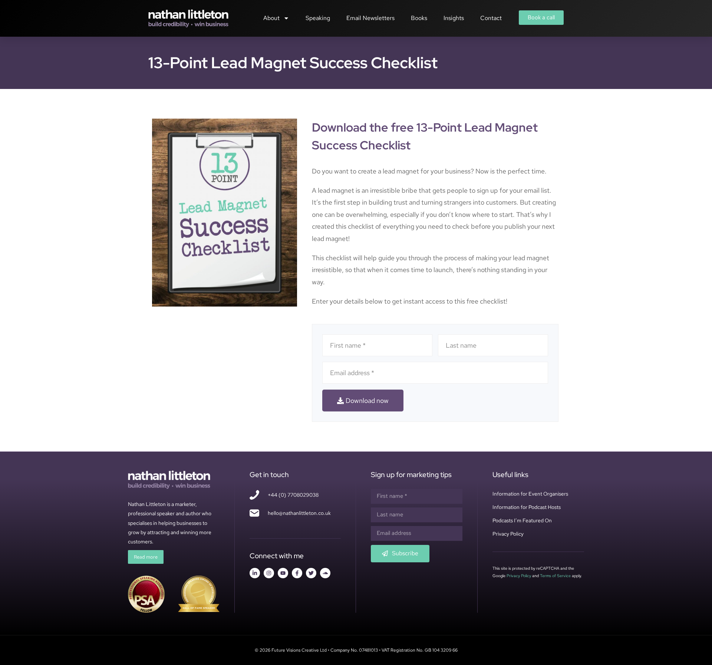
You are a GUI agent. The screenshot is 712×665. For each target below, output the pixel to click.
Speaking (318, 18)
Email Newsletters (370, 18)
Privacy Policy (508, 533)
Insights (454, 18)
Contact (491, 18)
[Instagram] (269, 573)
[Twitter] (311, 573)
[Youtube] (283, 573)
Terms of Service (555, 575)
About (271, 18)
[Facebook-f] (297, 573)
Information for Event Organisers (530, 493)
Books (419, 18)
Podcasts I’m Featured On (522, 520)
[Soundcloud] (325, 573)
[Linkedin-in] (255, 573)
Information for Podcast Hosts (526, 507)
